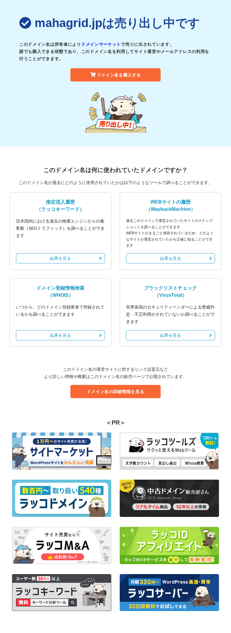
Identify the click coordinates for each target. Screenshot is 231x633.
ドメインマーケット (101, 44)
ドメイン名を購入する (119, 74)
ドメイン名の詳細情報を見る (115, 391)
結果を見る (60, 258)
